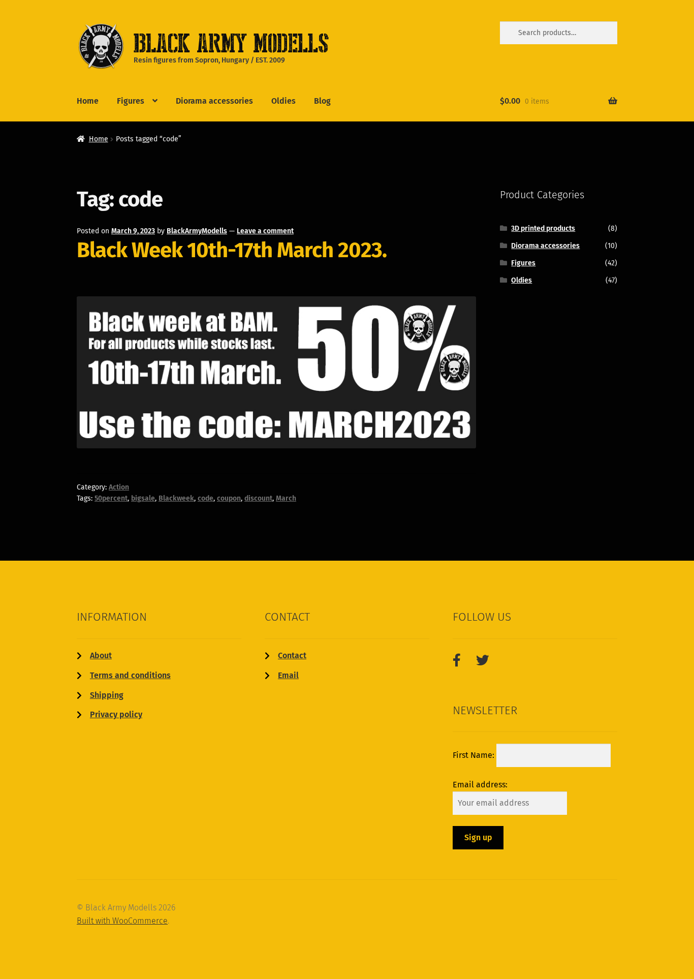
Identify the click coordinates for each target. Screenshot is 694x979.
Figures (130, 101)
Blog (322, 101)
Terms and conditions (130, 675)
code (205, 498)
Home (88, 101)
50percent (111, 498)
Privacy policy (116, 714)
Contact (292, 655)
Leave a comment (265, 231)
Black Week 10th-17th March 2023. (232, 250)
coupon (229, 498)
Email (288, 675)
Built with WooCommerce (122, 921)
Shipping (106, 695)
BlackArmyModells (197, 231)
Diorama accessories (214, 101)
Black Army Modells (215, 42)
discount (258, 498)
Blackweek (176, 498)
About (101, 655)
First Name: (474, 755)
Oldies (283, 101)
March (286, 498)
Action (119, 487)
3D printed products (543, 228)
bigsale (143, 498)
